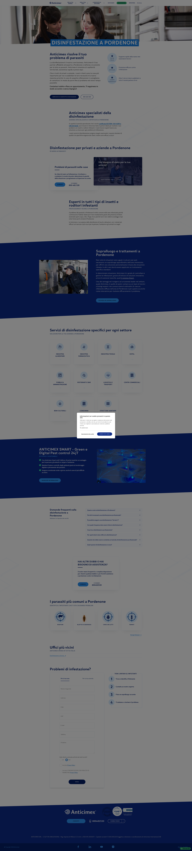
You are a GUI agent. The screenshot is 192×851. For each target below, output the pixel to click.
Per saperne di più (84, 427)
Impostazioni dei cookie (87, 434)
